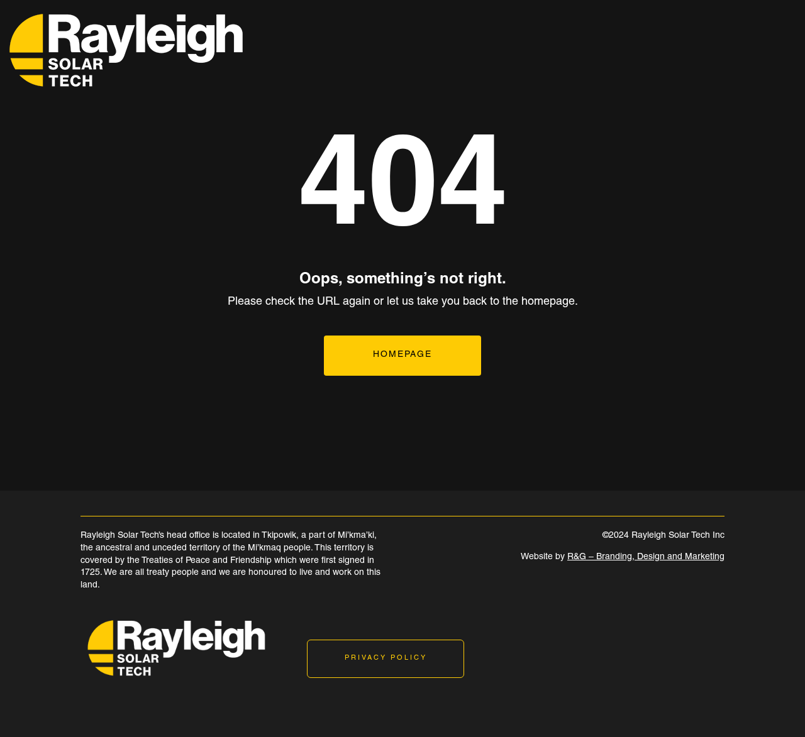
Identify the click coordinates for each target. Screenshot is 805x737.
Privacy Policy (386, 658)
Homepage (402, 355)
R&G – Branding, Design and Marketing (645, 557)
